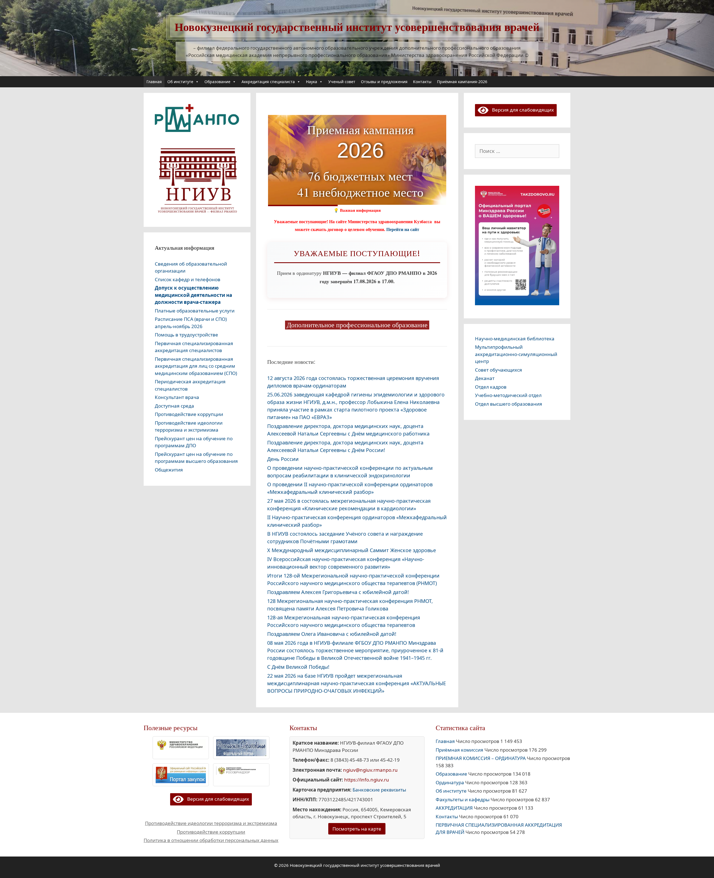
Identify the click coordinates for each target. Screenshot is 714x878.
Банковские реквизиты (379, 789)
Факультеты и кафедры (462, 799)
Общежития (169, 469)
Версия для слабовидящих (521, 110)
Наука (311, 81)
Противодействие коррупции (189, 414)
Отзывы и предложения (384, 81)
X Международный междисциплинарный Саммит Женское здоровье (351, 550)
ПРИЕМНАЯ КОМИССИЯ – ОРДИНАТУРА (481, 758)
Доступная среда (174, 406)
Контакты (422, 81)
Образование (217, 81)
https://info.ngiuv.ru (366, 779)
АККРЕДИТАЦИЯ (454, 808)
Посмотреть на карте (356, 829)
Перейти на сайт (402, 229)
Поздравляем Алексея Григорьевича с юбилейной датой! (338, 592)
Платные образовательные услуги (195, 310)
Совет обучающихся (498, 370)
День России (283, 459)
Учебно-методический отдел (508, 395)
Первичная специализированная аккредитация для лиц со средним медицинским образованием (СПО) (196, 366)
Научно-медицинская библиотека (514, 338)
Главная (154, 81)
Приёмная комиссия (459, 750)
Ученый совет (341, 81)
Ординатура (450, 782)
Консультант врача (177, 397)
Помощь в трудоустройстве (186, 334)
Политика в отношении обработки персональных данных (211, 840)
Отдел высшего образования (508, 404)
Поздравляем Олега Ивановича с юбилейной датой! (331, 634)
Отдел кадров (490, 387)
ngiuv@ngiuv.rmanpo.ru (370, 770)
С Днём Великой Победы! (298, 666)
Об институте (180, 81)
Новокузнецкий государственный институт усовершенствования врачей (357, 27)
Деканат (485, 378)
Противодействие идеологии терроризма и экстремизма (211, 823)
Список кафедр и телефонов (187, 279)
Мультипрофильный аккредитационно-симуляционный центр (516, 354)
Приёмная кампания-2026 (462, 81)
